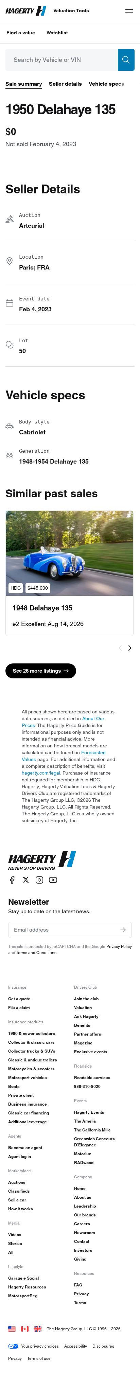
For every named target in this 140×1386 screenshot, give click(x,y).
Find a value (20, 32)
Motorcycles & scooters (31, 1069)
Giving (80, 1259)
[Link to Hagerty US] (12, 1329)
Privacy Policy (119, 946)
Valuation (83, 1007)
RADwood (83, 1162)
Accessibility (75, 1346)
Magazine (83, 1043)
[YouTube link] (53, 880)
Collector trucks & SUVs (31, 1051)
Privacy (81, 1294)
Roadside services (92, 1077)
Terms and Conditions (36, 952)
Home (80, 1188)
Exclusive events (90, 1052)
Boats (14, 1086)
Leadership (85, 1206)
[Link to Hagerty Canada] (25, 1329)
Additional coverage (27, 1122)
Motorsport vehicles (27, 1077)
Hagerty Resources (27, 1287)
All (10, 1252)
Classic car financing (28, 1113)
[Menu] (129, 11)
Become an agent (25, 1147)
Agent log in (19, 1156)
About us (82, 1197)
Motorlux (82, 1153)
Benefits (82, 1025)
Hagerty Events (89, 1112)
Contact (81, 1241)
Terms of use (39, 1358)
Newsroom (84, 1232)
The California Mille (92, 1130)
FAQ (78, 1285)
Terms (80, 1302)
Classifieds (19, 1191)
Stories (15, 1243)
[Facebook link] (12, 880)
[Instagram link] (39, 880)
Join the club (86, 999)
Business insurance (27, 1104)
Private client (21, 1095)
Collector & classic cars (31, 1042)
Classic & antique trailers (32, 1060)
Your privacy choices (40, 1346)
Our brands (85, 1215)
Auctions (16, 1182)
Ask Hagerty (86, 1016)
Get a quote (19, 999)
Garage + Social (23, 1278)
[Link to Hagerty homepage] (42, 860)
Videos (14, 1234)
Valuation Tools (71, 10)
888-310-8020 (87, 1086)
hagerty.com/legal (41, 773)
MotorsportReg (22, 1296)
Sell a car (17, 1200)
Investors (83, 1250)
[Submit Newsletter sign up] (123, 930)
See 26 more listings (37, 671)
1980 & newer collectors (31, 1033)
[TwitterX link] (26, 880)
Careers (82, 1224)
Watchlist (57, 32)
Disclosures (103, 1346)
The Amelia (85, 1121)
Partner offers (87, 1034)
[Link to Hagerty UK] (37, 1329)
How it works (20, 1209)
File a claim (19, 1007)
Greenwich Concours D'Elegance (94, 1142)
